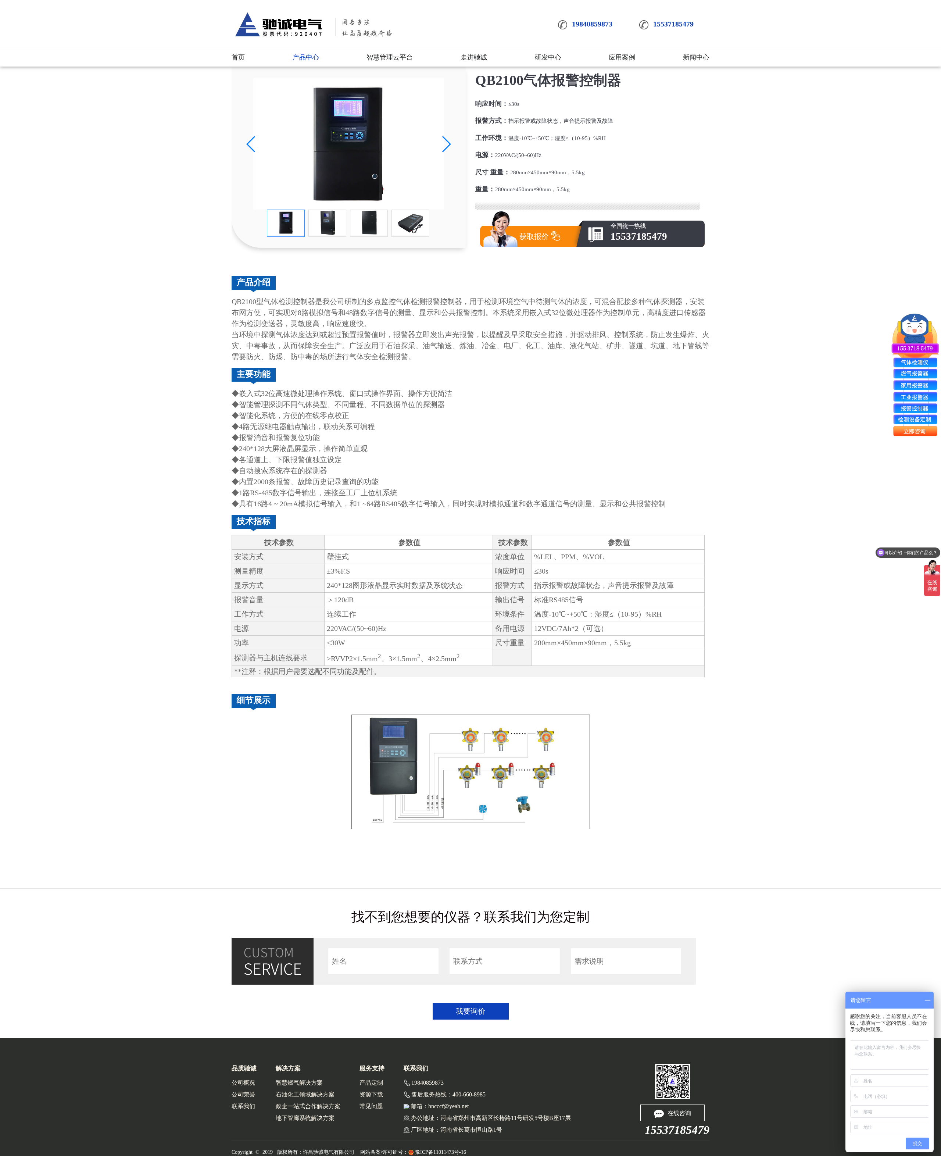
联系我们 (243, 1106)
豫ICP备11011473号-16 (440, 1152)
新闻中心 (696, 57)
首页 (238, 57)
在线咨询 (679, 1113)
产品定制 (371, 1083)
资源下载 (371, 1094)
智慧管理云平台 (389, 57)
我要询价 (470, 1011)
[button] (251, 144)
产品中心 (306, 57)
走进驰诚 (474, 57)
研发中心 (548, 57)
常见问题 (371, 1106)
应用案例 (622, 57)
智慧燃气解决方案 (299, 1083)
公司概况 (243, 1083)
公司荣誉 (243, 1094)
